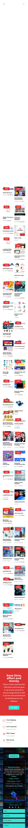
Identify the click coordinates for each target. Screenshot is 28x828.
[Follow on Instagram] (9, 807)
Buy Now (14, 707)
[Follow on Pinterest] (18, 807)
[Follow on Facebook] (15, 807)
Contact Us (14, 756)
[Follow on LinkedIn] (12, 807)
